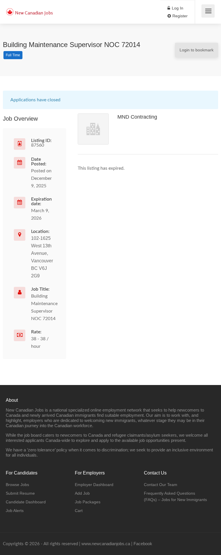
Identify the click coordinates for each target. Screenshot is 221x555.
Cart (79, 510)
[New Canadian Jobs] (10, 8)
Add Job (82, 493)
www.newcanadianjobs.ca (105, 543)
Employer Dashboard (94, 484)
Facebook (143, 543)
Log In (177, 8)
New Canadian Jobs (34, 13)
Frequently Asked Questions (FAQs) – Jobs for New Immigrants (175, 496)
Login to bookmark (197, 50)
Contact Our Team (160, 484)
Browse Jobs (17, 484)
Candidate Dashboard (26, 502)
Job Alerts (15, 510)
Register (179, 16)
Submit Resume (20, 493)
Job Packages (87, 502)
